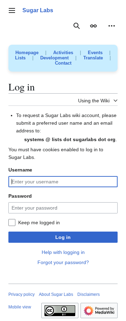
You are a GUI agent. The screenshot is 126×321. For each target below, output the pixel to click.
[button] (12, 10)
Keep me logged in (39, 222)
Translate (93, 57)
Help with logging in (63, 252)
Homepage (26, 52)
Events (95, 52)
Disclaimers (88, 294)
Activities (63, 52)
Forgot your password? (63, 262)
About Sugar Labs (56, 294)
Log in (63, 237)
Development (54, 57)
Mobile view (19, 307)
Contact (63, 63)
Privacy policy (21, 294)
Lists (20, 57)
